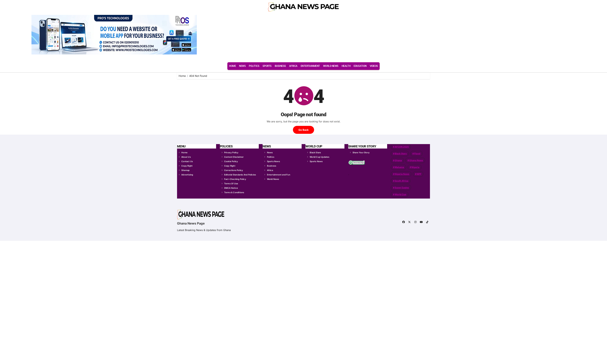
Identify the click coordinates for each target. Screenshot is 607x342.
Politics (270, 157)
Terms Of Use (231, 183)
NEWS (242, 65)
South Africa (401, 180)
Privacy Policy (231, 152)
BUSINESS (280, 65)
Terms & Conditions (234, 192)
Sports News (273, 161)
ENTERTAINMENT (310, 65)
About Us (186, 157)
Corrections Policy (233, 170)
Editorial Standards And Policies (240, 174)
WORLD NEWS (330, 65)
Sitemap (185, 170)
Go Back (303, 129)
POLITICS (254, 65)
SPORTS (267, 65)
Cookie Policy (231, 161)
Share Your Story (361, 152)
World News (273, 179)
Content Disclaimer (234, 157)
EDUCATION (360, 65)
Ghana (398, 160)
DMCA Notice (231, 188)
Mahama (399, 167)
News (270, 152)
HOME (232, 65)
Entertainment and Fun (278, 174)
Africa (270, 170)
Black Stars (315, 152)
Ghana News (416, 160)
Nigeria (415, 167)
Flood (417, 153)
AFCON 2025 (402, 146)
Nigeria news (402, 174)
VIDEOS (374, 65)
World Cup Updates (319, 157)
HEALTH (346, 65)
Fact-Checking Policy (235, 179)
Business (271, 166)
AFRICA (293, 65)
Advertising (187, 174)
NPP (419, 174)
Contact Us (187, 161)
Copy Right (187, 166)
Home (184, 152)
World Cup (400, 194)
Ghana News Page (191, 223)
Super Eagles (402, 187)
